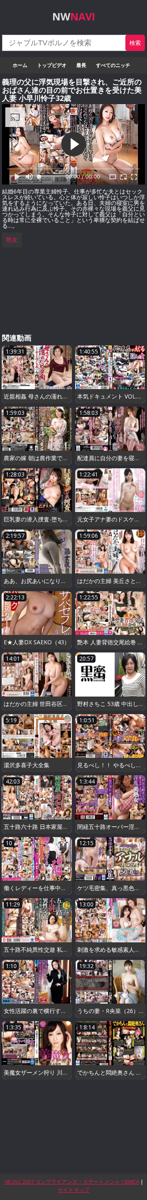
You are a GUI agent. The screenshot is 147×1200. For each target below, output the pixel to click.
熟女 (12, 239)
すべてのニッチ (113, 65)
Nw (73, 16)
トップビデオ (52, 65)
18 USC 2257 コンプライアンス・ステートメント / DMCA (71, 1181)
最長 (81, 65)
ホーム (20, 65)
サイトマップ (73, 1189)
